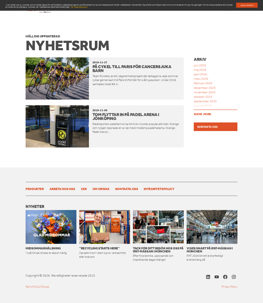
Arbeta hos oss (62, 189)
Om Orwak (100, 189)
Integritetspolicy (159, 189)
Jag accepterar (247, 5)
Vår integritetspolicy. (79, 7)
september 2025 (205, 101)
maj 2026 (200, 70)
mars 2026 (201, 79)
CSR (84, 189)
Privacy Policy (229, 286)
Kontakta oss (207, 127)
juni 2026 (200, 65)
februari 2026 (203, 83)
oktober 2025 (203, 97)
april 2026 (200, 74)
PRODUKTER (35, 189)
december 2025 (205, 88)
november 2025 (204, 92)
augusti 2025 (202, 106)
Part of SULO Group (37, 286)
